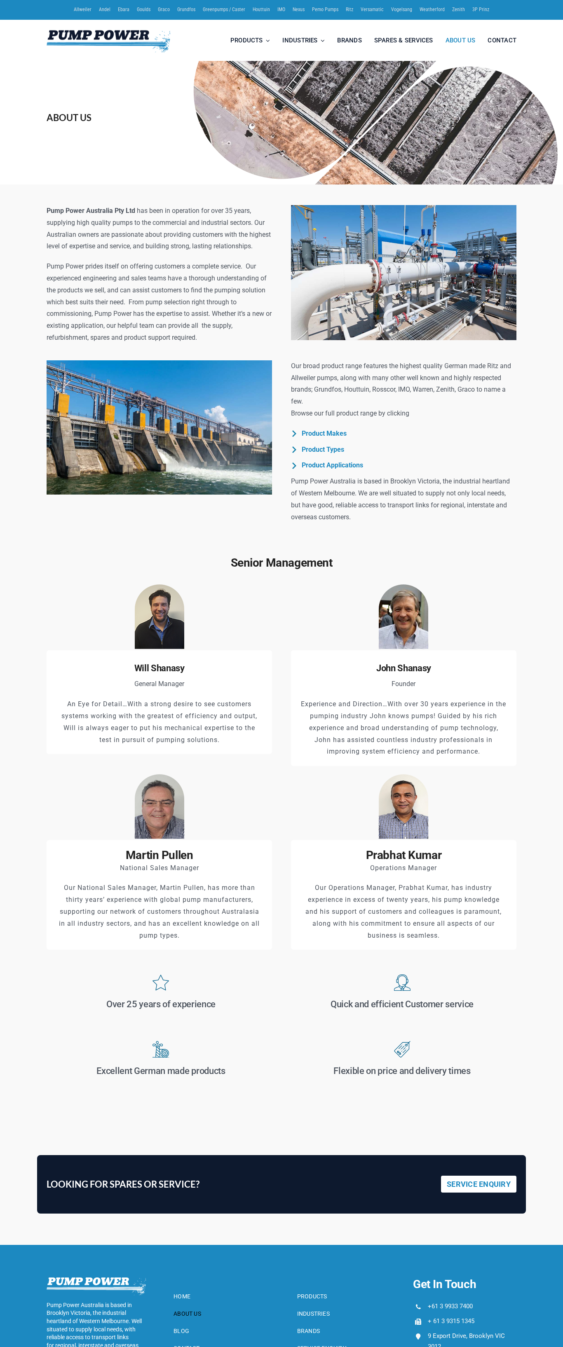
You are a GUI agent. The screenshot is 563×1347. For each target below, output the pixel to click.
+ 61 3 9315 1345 (451, 1321)
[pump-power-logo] (108, 33)
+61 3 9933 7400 (450, 1306)
